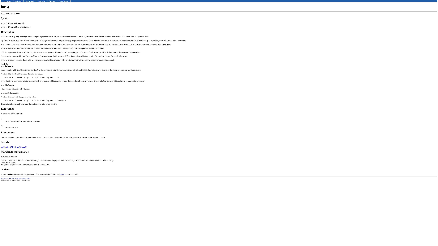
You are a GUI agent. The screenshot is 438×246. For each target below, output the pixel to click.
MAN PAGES (30, 1)
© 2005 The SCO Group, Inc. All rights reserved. (16, 178)
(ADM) (11, 147)
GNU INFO (42, 1)
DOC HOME (7, 1)
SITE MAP (18, 1)
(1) (62, 174)
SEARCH (52, 1)
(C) (3, 147)
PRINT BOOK (64, 1)
